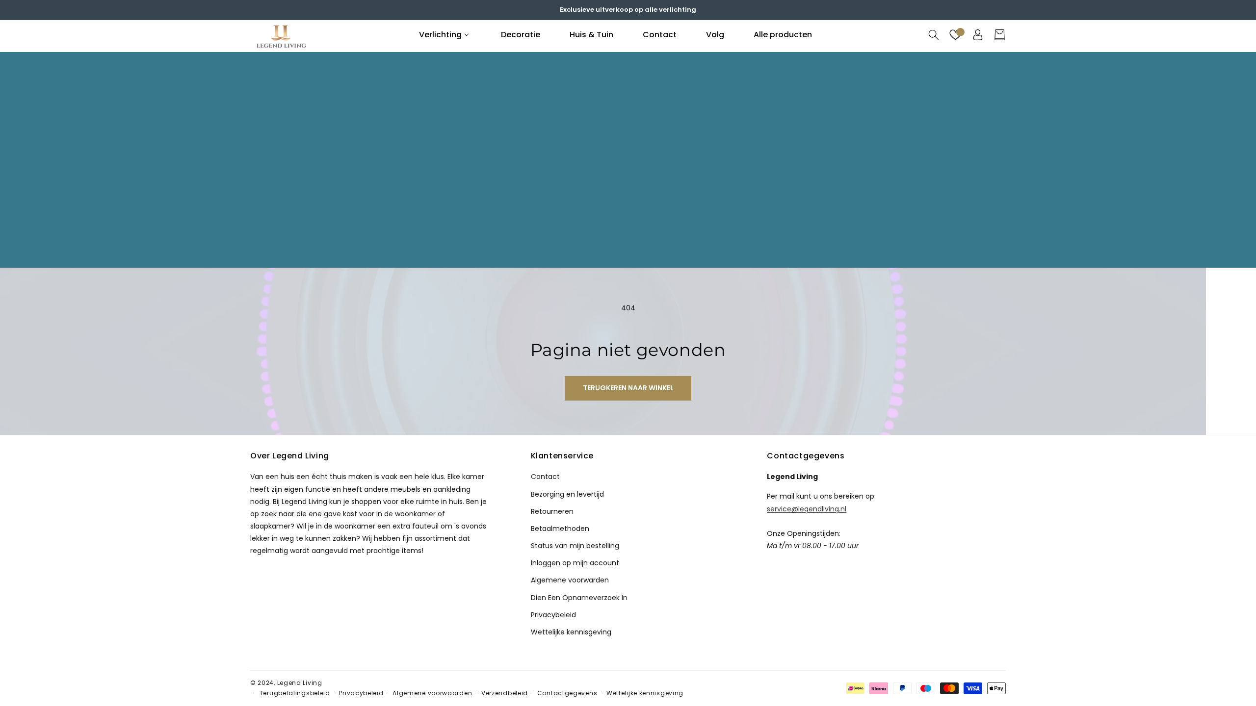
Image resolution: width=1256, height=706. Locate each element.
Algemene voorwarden (570, 580)
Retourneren (552, 511)
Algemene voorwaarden (432, 693)
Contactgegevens (567, 693)
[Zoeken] (933, 34)
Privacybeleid (553, 615)
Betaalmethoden (560, 528)
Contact (545, 476)
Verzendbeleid (504, 693)
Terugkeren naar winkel (628, 388)
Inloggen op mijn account (575, 563)
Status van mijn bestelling (575, 546)
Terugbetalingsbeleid (295, 693)
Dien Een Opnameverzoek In (579, 598)
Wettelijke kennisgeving (571, 632)
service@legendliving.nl (806, 508)
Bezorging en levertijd (567, 494)
